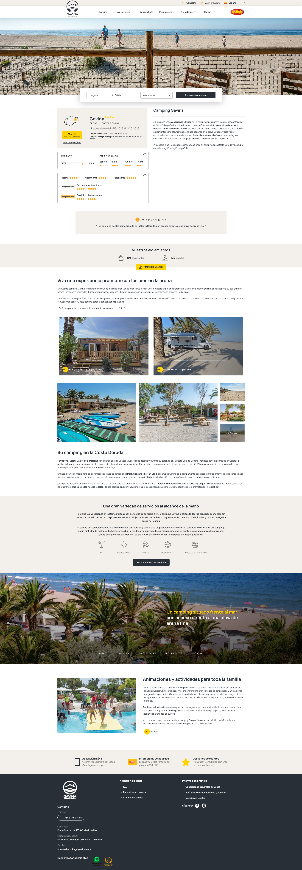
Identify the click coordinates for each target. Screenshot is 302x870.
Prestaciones (165, 12)
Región (207, 12)
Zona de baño (146, 12)
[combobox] (156, 95)
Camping (103, 12)
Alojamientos (123, 12)
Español (233, 2)
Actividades (187, 12)
